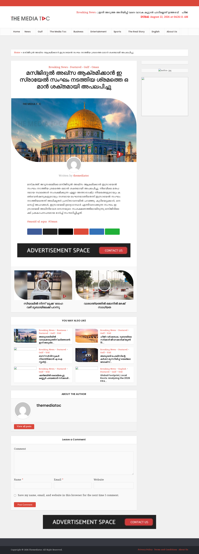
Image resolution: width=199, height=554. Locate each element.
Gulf (40, 31)
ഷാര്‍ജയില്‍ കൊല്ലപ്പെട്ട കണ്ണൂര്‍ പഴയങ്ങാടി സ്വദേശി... (54, 377)
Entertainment (98, 31)
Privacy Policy (145, 550)
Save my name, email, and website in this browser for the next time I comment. (68, 495)
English (156, 31)
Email (58, 479)
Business (78, 31)
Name (18, 479)
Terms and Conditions (165, 550)
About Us (172, 31)
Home (16, 31)
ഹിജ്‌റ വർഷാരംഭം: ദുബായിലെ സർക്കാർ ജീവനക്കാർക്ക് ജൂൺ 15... (116, 339)
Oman (95, 67)
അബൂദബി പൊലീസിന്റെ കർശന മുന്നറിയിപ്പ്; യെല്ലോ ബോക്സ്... (115, 358)
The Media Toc (58, 31)
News (28, 31)
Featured (75, 67)
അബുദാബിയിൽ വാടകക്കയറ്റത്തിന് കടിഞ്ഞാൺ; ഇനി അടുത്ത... (55, 339)
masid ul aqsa (38, 221)
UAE (59, 333)
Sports (117, 31)
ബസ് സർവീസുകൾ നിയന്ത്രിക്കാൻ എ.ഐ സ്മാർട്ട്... (50, 358)
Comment (20, 449)
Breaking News (58, 67)
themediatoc (81, 175)
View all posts (24, 426)
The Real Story (136, 31)
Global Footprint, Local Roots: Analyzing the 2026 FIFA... (115, 378)
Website (99, 479)
